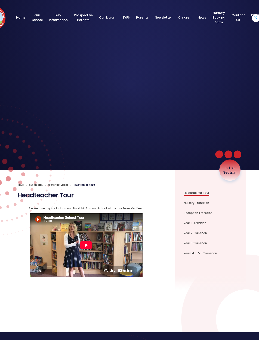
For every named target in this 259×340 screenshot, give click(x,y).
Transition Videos (58, 185)
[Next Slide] (237, 154)
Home (21, 185)
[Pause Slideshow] (219, 154)
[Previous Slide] (228, 154)
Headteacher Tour (84, 185)
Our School (36, 185)
